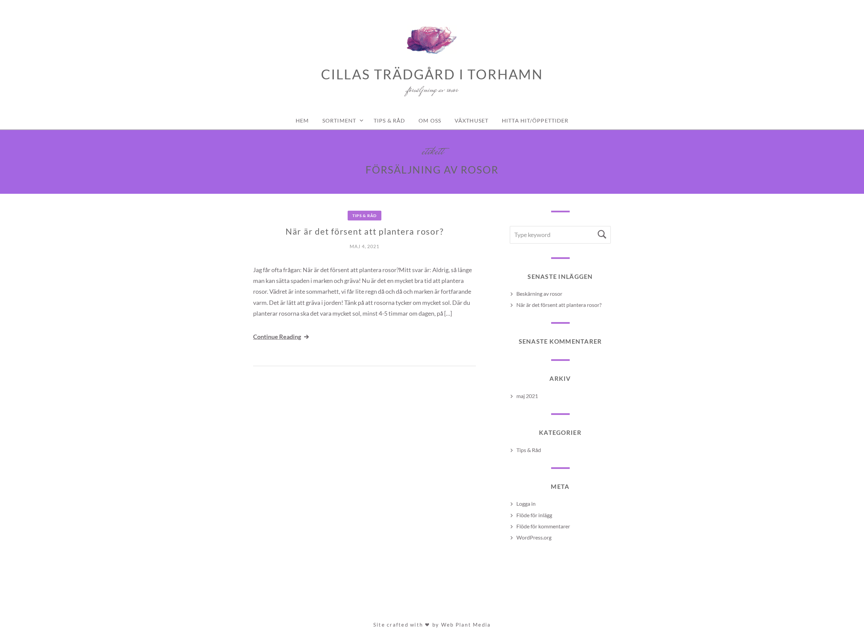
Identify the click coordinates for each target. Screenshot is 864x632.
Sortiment (339, 120)
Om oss (429, 120)
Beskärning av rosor (539, 293)
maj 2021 (527, 396)
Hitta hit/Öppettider (535, 120)
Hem (302, 120)
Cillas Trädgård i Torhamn (432, 74)
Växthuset (471, 120)
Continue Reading (277, 336)
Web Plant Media (466, 625)
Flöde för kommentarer (543, 526)
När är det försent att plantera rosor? (365, 231)
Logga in (526, 503)
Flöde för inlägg (534, 515)
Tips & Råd (389, 120)
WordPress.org (533, 537)
